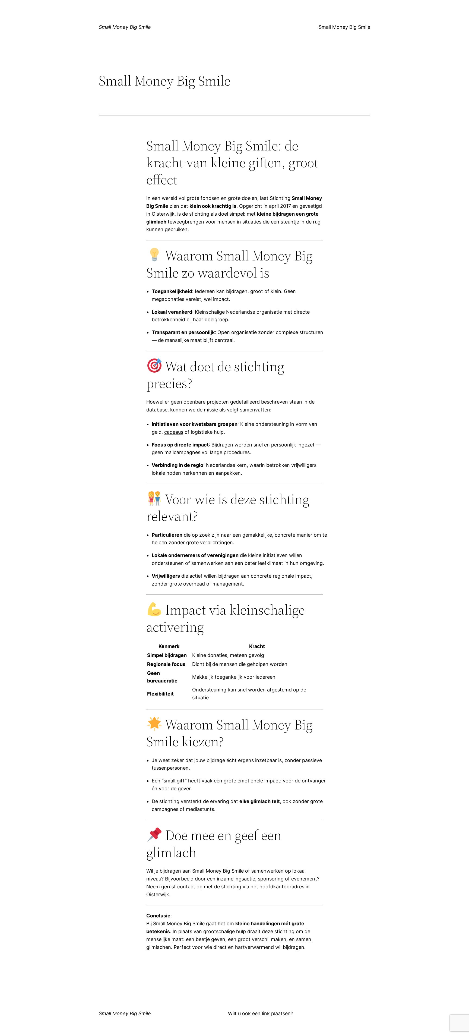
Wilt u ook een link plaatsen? (260, 1013)
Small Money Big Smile (125, 27)
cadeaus (173, 432)
